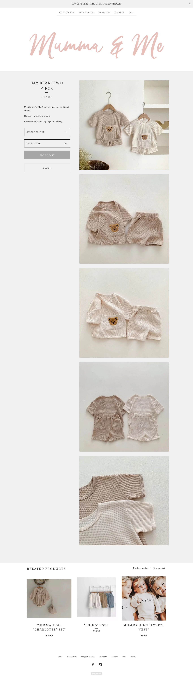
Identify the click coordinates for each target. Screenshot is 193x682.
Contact (119, 12)
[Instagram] (100, 664)
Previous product (140, 568)
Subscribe (104, 12)
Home (60, 657)
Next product (159, 568)
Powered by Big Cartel (96, 673)
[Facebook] (92, 664)
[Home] (96, 42)
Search (132, 657)
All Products (66, 12)
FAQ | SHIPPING (87, 12)
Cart (131, 12)
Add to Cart (47, 155)
